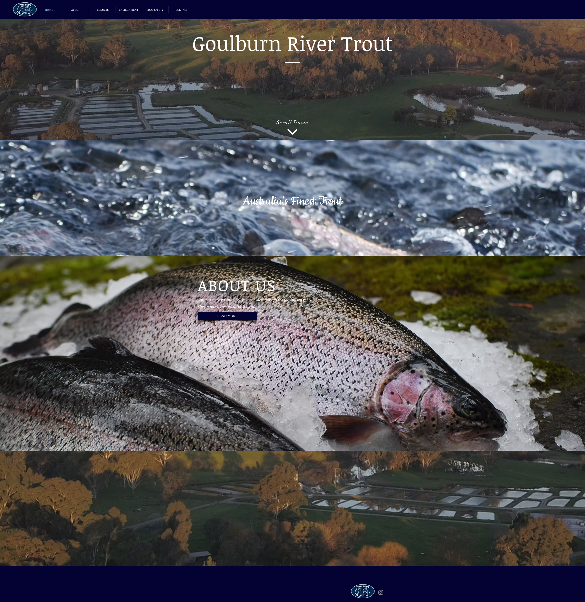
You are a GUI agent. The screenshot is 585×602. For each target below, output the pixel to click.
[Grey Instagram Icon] (381, 592)
